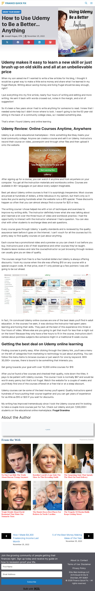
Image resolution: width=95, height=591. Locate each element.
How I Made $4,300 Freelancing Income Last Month (26, 538)
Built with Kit (31, 589)
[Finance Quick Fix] (14, 3)
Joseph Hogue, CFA (13, 36)
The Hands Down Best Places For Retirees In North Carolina (47, 513)
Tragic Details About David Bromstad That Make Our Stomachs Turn (12, 514)
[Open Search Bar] (86, 3)
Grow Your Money (12, 12)
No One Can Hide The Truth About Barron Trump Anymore (14, 476)
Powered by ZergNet (87, 440)
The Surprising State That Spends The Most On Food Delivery (78, 476)
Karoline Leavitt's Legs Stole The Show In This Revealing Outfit (47, 476)
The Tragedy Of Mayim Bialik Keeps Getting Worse (76, 513)
